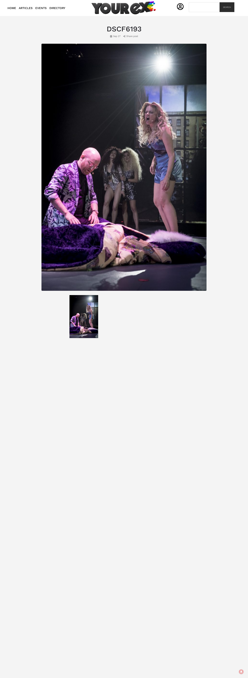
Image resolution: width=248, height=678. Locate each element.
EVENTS (41, 8)
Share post (132, 36)
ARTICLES (26, 8)
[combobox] (204, 7)
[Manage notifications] (241, 671)
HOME (11, 8)
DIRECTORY (57, 8)
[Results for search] (204, 13)
